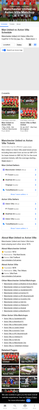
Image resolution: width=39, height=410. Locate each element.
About (18, 24)
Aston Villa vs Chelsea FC (13, 337)
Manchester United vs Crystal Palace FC (18, 287)
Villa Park (13, 273)
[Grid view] (30, 44)
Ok (28, 400)
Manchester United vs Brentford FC (17, 311)
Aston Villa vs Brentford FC (14, 321)
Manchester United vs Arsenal (15, 308)
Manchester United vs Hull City (15, 302)
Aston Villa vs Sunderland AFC (15, 318)
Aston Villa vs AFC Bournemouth (15, 333)
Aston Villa (25, 36)
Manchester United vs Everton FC (16, 293)
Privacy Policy (31, 397)
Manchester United (9, 36)
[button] (34, 406)
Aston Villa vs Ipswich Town (14, 330)
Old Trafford (15, 257)
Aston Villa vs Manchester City (15, 343)
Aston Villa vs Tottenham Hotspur (16, 346)
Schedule (4, 24)
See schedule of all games (11, 260)
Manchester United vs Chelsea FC (16, 305)
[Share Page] (35, 18)
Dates (19, 45)
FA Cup (17, 39)
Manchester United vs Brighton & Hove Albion (20, 284)
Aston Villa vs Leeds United (14, 327)
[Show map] (35, 44)
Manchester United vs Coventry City (17, 299)
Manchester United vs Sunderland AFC (18, 290)
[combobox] (8, 44)
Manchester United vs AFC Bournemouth (19, 296)
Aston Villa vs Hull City (12, 340)
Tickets (11, 24)
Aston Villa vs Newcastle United (15, 324)
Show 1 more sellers (18, 194)
